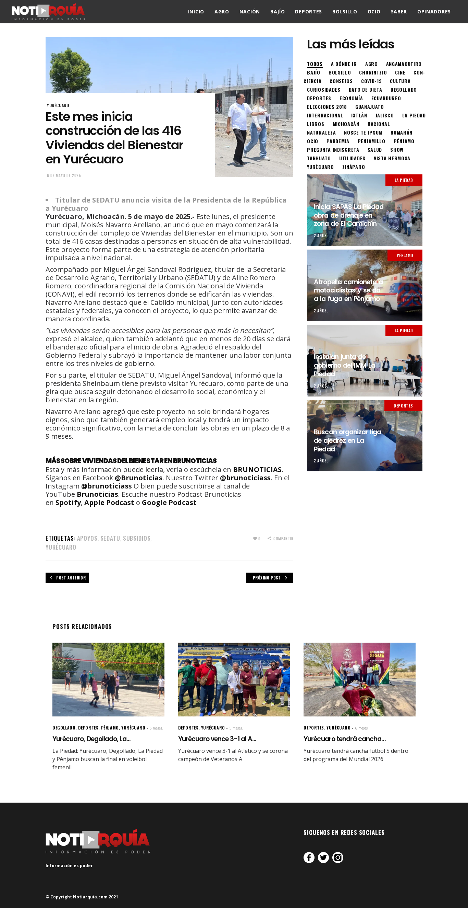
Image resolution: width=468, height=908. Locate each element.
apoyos (87, 538)
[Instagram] (337, 857)
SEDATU (110, 538)
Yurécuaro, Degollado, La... (91, 739)
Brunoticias (97, 494)
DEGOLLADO (63, 728)
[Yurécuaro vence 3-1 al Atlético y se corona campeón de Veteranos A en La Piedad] (234, 679)
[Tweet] (323, 857)
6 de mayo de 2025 (64, 175)
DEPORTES (403, 406)
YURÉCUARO (58, 105)
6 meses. (362, 728)
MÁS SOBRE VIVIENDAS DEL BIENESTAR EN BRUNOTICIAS (131, 461)
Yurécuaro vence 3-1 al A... (217, 739)
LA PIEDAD (404, 180)
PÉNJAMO (405, 255)
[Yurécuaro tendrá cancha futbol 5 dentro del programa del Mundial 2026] (360, 679)
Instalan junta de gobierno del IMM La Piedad (344, 365)
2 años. (321, 235)
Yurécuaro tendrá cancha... (344, 739)
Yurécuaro (61, 547)
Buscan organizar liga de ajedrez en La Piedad (347, 440)
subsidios (137, 538)
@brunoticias (104, 486)
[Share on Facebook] (309, 857)
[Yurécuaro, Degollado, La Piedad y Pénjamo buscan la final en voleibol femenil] (108, 679)
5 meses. (156, 728)
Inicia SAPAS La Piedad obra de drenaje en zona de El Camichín (348, 215)
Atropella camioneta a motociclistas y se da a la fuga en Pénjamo (348, 290)
